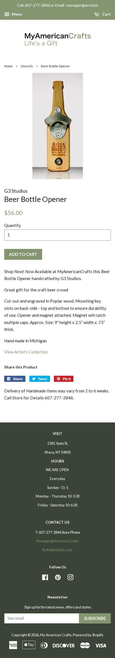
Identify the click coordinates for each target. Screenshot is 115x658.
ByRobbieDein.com (57, 550)
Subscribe (95, 618)
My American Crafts (55, 635)
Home (8, 66)
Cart (106, 14)
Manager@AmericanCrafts (57, 541)
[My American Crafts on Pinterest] (58, 578)
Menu (16, 14)
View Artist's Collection (26, 351)
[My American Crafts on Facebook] (45, 578)
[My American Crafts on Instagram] (70, 578)
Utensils (27, 66)
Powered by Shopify (88, 635)
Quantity (12, 225)
